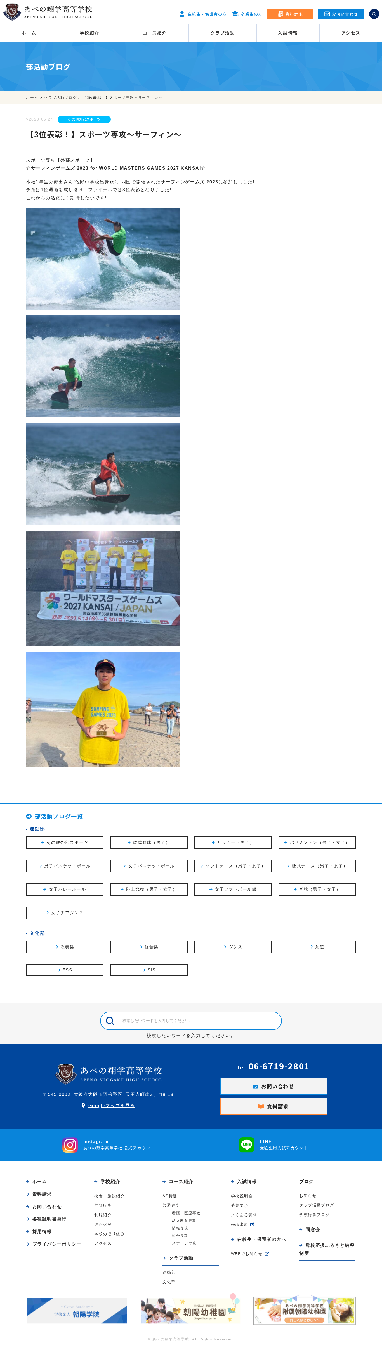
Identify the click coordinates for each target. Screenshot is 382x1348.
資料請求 (278, 1106)
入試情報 (288, 32)
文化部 (37, 933)
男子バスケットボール (67, 865)
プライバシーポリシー (57, 1244)
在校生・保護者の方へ (261, 1239)
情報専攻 (180, 1228)
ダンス (236, 946)
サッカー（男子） (235, 842)
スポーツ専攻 (184, 1243)
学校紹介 (89, 32)
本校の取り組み (109, 1234)
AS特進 (169, 1196)
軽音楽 (152, 946)
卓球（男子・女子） (320, 889)
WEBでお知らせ (247, 1253)
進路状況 (103, 1224)
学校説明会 (242, 1196)
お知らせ (308, 1195)
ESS (67, 970)
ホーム (29, 32)
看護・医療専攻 (186, 1213)
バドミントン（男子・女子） (320, 842)
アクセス (350, 32)
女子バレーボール (67, 889)
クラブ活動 (222, 32)
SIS (152, 970)
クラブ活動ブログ (316, 1205)
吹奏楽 (67, 946)
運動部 (37, 829)
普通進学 (171, 1205)
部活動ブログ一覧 (59, 816)
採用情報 (42, 1231)
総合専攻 (180, 1236)
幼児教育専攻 (184, 1220)
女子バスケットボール (151, 865)
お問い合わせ (277, 1086)
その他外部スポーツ (84, 119)
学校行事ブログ (314, 1214)
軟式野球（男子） (151, 842)
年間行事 (103, 1205)
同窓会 (313, 1229)
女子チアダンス (67, 912)
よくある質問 (244, 1215)
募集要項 (239, 1205)
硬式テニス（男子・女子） (320, 865)
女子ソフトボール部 (235, 889)
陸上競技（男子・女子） (151, 889)
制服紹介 (103, 1215)
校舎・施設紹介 (109, 1196)
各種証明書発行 (49, 1219)
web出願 (239, 1224)
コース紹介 (155, 32)
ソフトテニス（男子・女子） (236, 865)
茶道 (319, 946)
